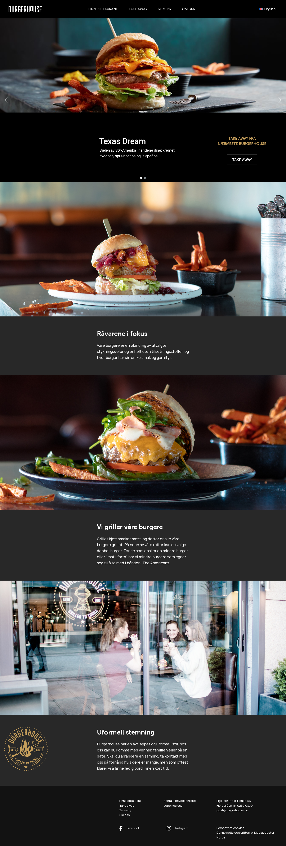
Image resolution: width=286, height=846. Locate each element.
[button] (6, 100)
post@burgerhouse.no (232, 810)
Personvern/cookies (230, 828)
